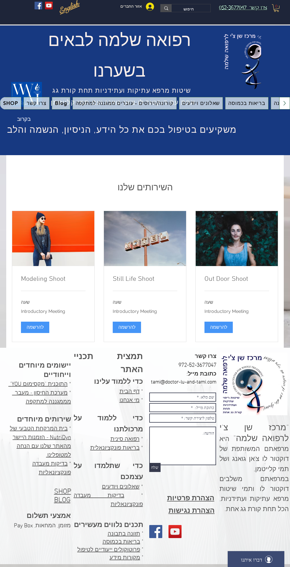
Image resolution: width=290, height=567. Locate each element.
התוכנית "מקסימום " (38, 383)
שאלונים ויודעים (121, 485)
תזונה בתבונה (124, 533)
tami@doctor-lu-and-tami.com (183, 381)
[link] (236, 279)
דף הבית (130, 390)
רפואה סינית (125, 438)
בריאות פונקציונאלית (115, 447)
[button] (276, 8)
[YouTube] (49, 5)
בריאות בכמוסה (121, 541)
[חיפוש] (166, 8)
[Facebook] (38, 5)
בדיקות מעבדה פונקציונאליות (51, 467)
